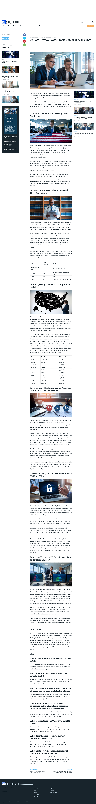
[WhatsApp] (24, 44)
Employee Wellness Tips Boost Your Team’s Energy (10, 77)
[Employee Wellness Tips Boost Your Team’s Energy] (10, 84)
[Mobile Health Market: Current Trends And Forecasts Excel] (10, 99)
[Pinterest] (24, 41)
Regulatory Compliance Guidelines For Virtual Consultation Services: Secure (10, 118)
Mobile (3, 59)
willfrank (7, 123)
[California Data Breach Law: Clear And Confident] (84, 126)
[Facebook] (24, 34)
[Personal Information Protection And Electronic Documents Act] (84, 110)
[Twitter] (24, 38)
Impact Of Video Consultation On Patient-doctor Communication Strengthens (62, 771)
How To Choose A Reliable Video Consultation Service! (37, 771)
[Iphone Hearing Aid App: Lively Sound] (10, 69)
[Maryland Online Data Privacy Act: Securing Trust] (10, 54)
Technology (4, 90)
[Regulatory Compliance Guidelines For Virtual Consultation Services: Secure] (10, 111)
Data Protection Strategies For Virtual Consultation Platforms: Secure (10, 143)
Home (31, 37)
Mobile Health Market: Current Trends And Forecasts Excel (9, 92)
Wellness (3, 74)
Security (3, 44)
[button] (92, 22)
